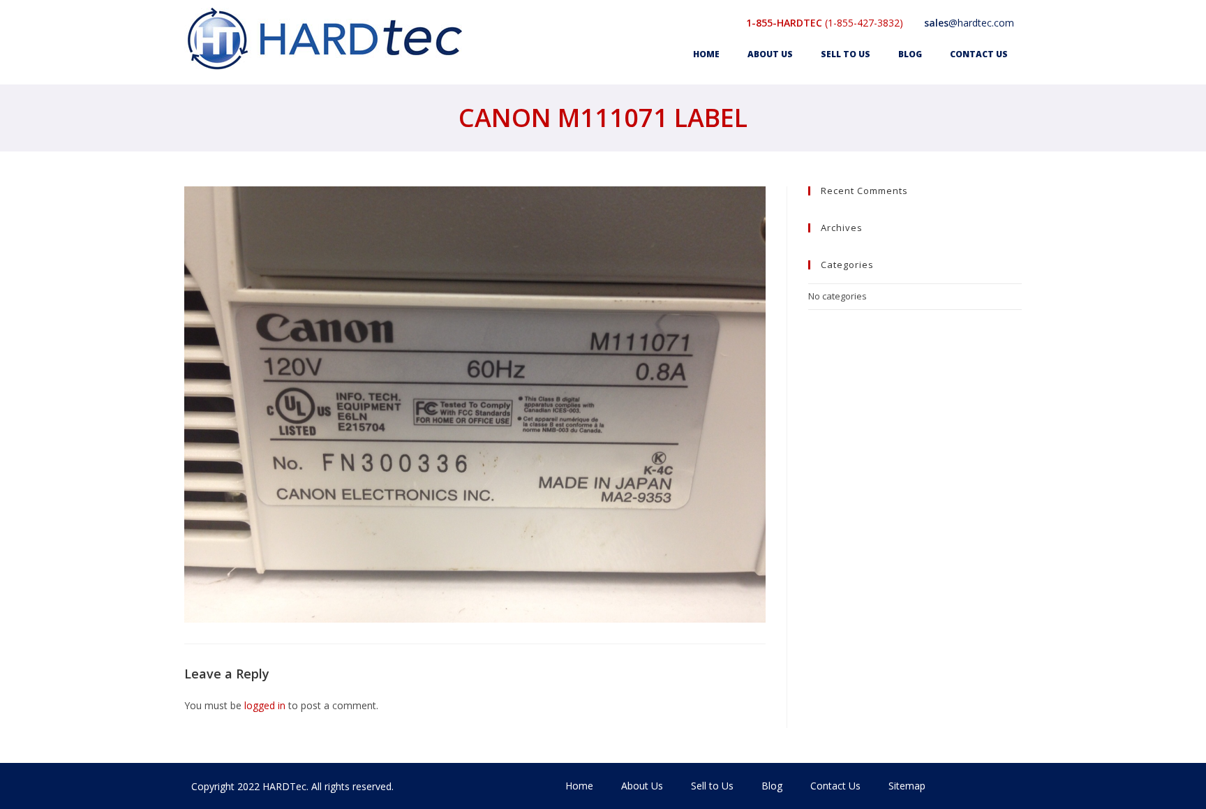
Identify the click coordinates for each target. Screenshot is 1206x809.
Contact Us (979, 54)
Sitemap (906, 785)
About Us (770, 54)
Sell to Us (845, 54)
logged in (264, 705)
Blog (910, 54)
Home (706, 54)
